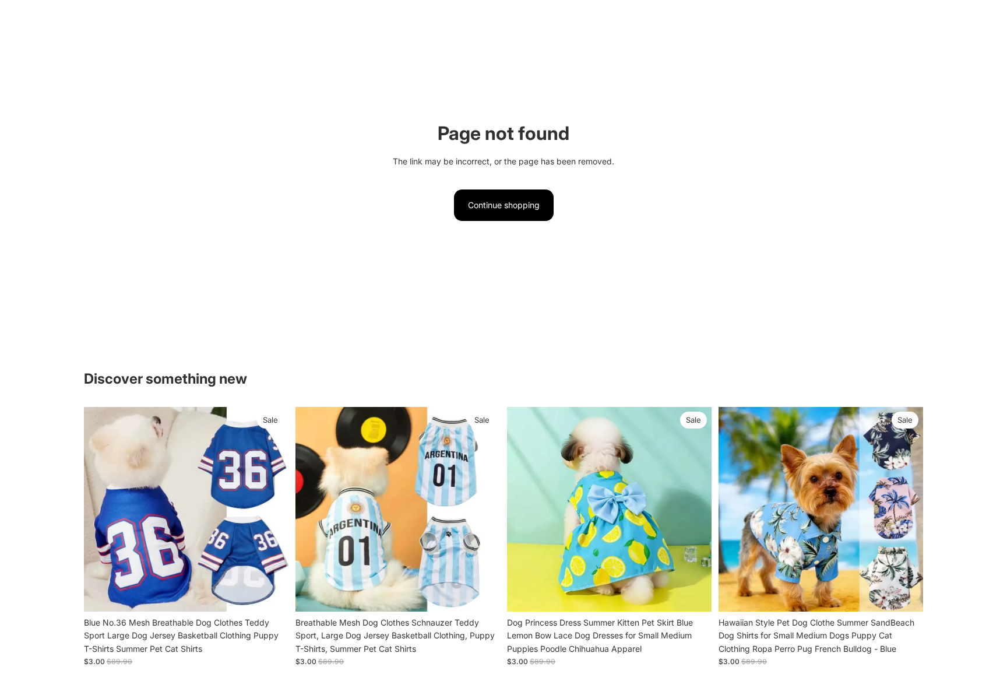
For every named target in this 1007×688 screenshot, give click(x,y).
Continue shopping (504, 205)
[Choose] (270, 593)
